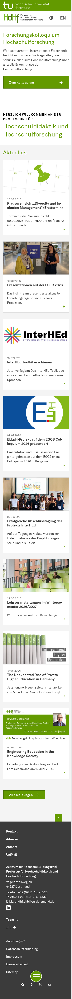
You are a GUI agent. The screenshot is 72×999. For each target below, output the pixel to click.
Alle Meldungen (21, 795)
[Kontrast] (51, 18)
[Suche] (22, 985)
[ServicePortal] (40, 985)
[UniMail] (49, 985)
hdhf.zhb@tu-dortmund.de (36, 901)
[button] (36, 82)
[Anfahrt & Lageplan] (31, 985)
